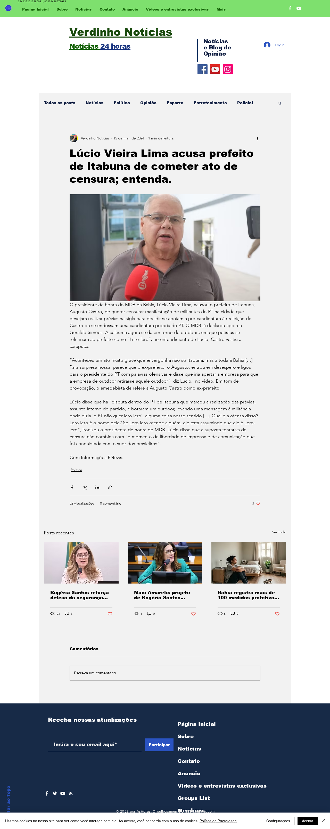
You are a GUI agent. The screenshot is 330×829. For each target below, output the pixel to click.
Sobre (186, 736)
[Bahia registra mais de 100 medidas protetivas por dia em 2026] (248, 563)
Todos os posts (59, 103)
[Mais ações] (257, 138)
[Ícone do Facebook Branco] (47, 793)
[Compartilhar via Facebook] (72, 487)
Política (122, 103)
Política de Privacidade (218, 820)
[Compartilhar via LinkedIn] (97, 487)
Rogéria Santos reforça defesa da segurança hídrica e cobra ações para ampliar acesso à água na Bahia (79, 595)
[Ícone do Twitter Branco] (55, 793)
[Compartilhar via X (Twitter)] (84, 487)
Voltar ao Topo (8, 803)
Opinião (148, 103)
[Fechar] (324, 821)
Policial (245, 103)
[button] (279, 103)
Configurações (278, 820)
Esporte (175, 103)
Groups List (194, 798)
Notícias (94, 103)
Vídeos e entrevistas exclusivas (222, 786)
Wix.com (207, 811)
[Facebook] (202, 69)
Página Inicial (197, 724)
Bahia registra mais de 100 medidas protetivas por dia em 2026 (247, 595)
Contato (189, 761)
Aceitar (307, 820)
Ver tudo (279, 532)
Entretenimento (210, 103)
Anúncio (189, 773)
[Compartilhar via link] (110, 487)
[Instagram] (228, 69)
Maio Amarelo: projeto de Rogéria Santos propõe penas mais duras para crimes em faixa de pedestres (162, 595)
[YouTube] (215, 69)
